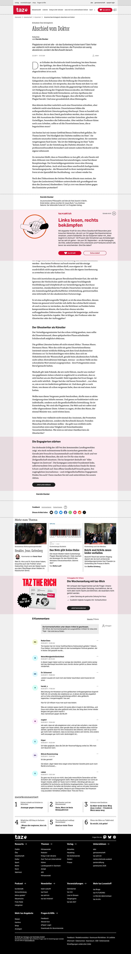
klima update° (20, 895)
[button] (115, 10)
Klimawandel (46, 849)
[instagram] (114, 838)
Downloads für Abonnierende (52, 928)
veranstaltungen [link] (25, 3)
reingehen (19, 905)
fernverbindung (21, 892)
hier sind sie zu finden (56, 631)
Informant (71, 941)
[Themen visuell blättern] (95, 9)
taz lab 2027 (71, 902)
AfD (42, 872)
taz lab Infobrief (47, 899)
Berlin (17, 866)
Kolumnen (37, 17)
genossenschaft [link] (100, 3)
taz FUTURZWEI (99, 893)
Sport (17, 862)
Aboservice (45, 922)
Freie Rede (19, 902)
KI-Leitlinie (111, 937)
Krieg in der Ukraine (48, 856)
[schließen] (114, 213)
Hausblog (70, 853)
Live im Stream (72, 895)
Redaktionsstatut (82, 937)
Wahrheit (18, 872)
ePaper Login (46, 925)
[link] (37, 9)
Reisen (17, 919)
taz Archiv (97, 899)
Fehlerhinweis (57, 507)
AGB (97, 941)
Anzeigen (18, 929)
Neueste (90, 619)
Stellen (69, 859)
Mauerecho (19, 899)
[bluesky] (109, 838)
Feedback (45, 918)
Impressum (90, 941)
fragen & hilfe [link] (41, 3)
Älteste (96, 619)
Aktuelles (70, 849)
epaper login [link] (111, 3)
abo (94, 849)
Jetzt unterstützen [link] (44, 485)
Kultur (17, 859)
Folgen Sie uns (97, 837)
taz (21, 837)
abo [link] (92, 3)
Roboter (44, 853)
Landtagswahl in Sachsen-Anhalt (51, 867)
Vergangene (71, 899)
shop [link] (34, 3)
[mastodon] (105, 838)
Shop (17, 926)
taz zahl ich (97, 856)
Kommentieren (47, 507)
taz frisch (44, 892)
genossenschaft (99, 853)
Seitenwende (104, 941)
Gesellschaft (28, 17)
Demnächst (71, 889)
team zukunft (46, 889)
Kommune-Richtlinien (98, 937)
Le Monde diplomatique (102, 896)
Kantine (18, 922)
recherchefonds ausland (102, 859)
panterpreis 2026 (99, 866)
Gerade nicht (107, 213)
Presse (69, 862)
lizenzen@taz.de (29, 940)
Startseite (18, 17)
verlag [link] (17, 3)
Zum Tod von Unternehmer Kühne (51, 861)
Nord (17, 869)
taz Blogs (96, 889)
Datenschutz (80, 941)
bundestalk (19, 889)
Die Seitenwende (73, 856)
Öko (16, 853)
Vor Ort (70, 892)
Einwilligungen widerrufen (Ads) (79, 944)
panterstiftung (98, 862)
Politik (17, 849)
